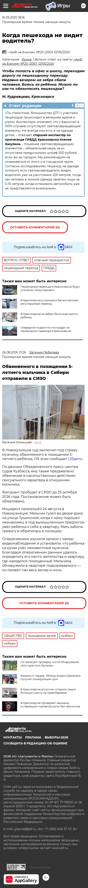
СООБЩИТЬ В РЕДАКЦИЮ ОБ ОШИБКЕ (35, 743)
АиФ (37, 442)
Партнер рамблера (40, 867)
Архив (27, 59)
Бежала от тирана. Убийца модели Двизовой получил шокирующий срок (51, 677)
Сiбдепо (75, 459)
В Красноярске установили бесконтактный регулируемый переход (49, 302)
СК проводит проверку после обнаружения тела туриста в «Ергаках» (50, 663)
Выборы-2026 (56, 737)
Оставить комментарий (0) (35, 227)
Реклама (33, 737)
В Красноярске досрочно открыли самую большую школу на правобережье (48, 691)
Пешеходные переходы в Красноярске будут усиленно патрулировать (50, 288)
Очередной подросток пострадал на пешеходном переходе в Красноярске (46, 329)
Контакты (12, 737)
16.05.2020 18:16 (13, 17)
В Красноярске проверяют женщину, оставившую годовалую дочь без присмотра (50, 704)
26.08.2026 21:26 (14, 352)
